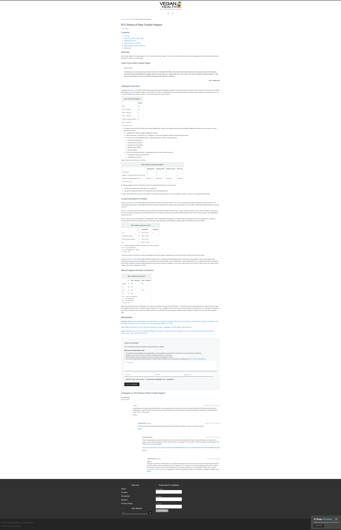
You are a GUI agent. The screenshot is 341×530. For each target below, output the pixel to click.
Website (187, 375)
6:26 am (217, 458)
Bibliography (127, 48)
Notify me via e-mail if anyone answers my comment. (150, 379)
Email (157, 374)
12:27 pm (217, 405)
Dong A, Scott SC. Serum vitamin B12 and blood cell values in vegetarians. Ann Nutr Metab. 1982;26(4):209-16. (160, 327)
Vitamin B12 (128, 19)
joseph (135, 405)
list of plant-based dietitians (198, 359)
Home (122, 19)
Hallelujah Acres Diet (130, 41)
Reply (135, 415)
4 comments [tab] (125, 397)
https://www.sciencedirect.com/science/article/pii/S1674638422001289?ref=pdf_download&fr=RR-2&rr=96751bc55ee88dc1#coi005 (181, 447)
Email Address (159, 489)
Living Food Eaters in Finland (132, 43)
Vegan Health (14, 522)
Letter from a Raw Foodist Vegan (134, 38)
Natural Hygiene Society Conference (134, 45)
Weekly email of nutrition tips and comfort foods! (326, 522)
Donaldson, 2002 (133, 90)
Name (127, 374)
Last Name (158, 503)
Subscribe (319, 525)
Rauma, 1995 (133, 203)
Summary (127, 36)
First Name (158, 496)
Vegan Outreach (15, 526)
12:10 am (217, 437)
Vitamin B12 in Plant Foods (155, 469)
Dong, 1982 (133, 259)
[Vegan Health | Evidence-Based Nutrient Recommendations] (170, 4)
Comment (129, 362)
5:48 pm (217, 423)
